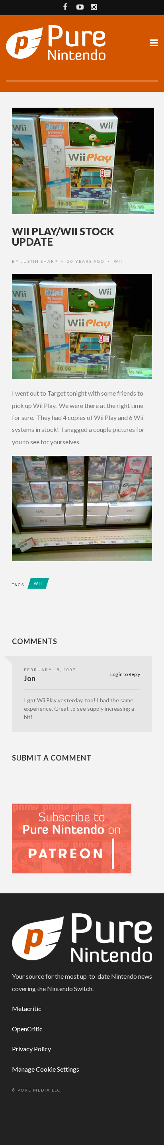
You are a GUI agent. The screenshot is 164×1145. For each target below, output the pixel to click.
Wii (118, 261)
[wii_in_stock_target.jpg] (82, 508)
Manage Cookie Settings (45, 1069)
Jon (29, 678)
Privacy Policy (31, 1048)
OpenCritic (27, 1029)
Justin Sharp (39, 261)
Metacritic (26, 1008)
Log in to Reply (125, 674)
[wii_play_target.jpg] (82, 326)
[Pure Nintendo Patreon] (71, 837)
